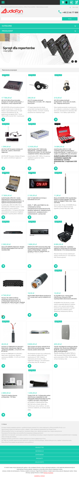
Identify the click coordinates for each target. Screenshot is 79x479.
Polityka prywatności (48, 472)
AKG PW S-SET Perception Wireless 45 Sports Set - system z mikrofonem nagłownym (12, 150)
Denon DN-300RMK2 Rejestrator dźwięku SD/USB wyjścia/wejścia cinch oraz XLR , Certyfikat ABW (12, 248)
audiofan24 (12, 11)
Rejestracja (76, 2)
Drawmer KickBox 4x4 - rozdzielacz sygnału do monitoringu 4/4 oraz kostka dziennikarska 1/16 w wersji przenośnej (65, 248)
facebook (70, 7)
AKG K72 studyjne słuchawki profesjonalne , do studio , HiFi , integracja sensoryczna (39, 102)
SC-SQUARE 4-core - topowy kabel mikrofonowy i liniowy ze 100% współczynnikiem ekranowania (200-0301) (65, 297)
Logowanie (71, 2)
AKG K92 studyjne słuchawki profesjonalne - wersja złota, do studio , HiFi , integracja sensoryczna (65, 102)
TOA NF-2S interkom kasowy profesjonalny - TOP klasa (9, 396)
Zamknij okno (39, 476)
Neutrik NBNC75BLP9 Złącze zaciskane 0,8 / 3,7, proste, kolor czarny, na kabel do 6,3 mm (39, 297)
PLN (74, 7)
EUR (77, 7)
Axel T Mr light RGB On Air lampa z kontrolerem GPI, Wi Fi (37, 198)
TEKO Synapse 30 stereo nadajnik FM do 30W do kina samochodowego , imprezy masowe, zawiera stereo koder (39, 348)
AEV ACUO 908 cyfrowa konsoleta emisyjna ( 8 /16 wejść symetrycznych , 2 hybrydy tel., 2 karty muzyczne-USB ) (12, 102)
